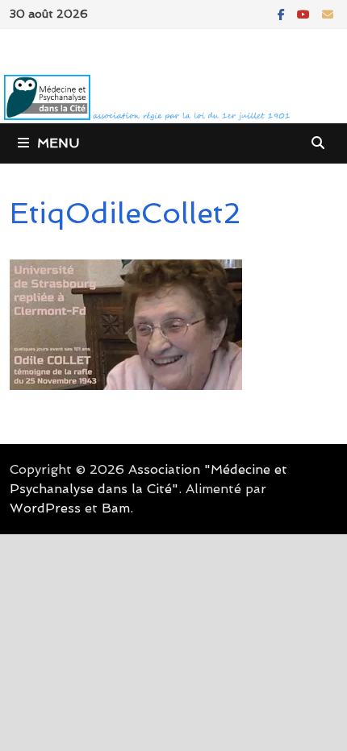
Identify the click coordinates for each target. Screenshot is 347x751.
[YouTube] (305, 13)
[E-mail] (327, 13)
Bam (116, 508)
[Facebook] (283, 13)
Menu (58, 143)
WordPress (45, 508)
